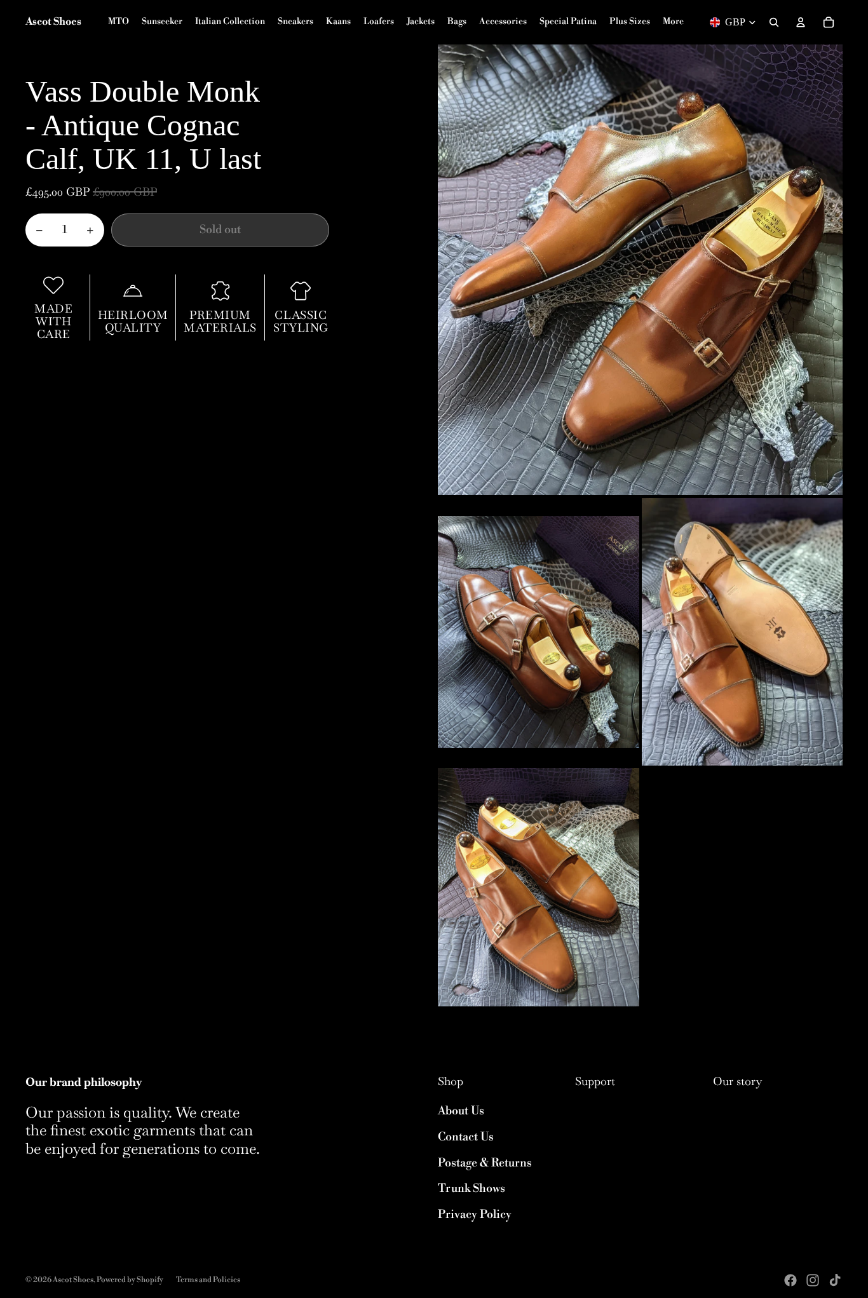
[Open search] (774, 22)
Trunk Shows (471, 1188)
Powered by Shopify (130, 1280)
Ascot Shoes (73, 1280)
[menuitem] (673, 22)
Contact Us (466, 1137)
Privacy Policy (475, 1214)
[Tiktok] (835, 1280)
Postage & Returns (485, 1163)
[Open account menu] (801, 22)
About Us (461, 1111)
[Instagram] (812, 1280)
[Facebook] (790, 1280)
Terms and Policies (208, 1280)
